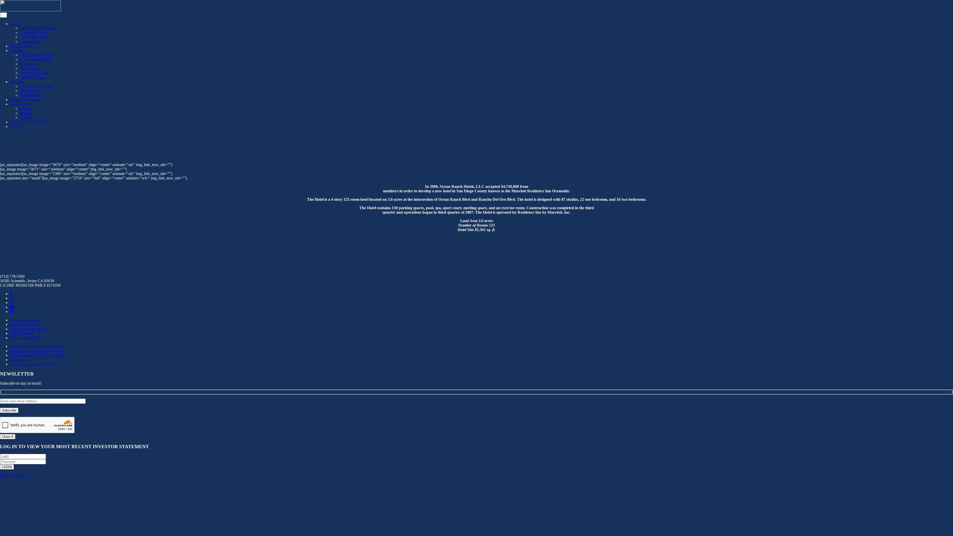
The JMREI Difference (38, 28)
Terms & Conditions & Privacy (34, 364)
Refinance (28, 64)
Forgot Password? (14, 475)
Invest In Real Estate (36, 86)
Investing (17, 82)
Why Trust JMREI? (25, 338)
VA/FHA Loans (32, 77)
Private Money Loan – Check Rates (38, 346)
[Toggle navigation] (3, 15)
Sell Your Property (24, 324)
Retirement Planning (26, 320)
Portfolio (27, 117)
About (15, 24)
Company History (34, 33)
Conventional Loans (36, 59)
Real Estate (19, 104)
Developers (29, 91)
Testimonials (29, 41)
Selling (25, 113)
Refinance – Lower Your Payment (36, 351)
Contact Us (19, 360)
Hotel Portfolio (21, 46)
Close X (7, 436)
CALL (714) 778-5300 (28, 122)
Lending (16, 50)
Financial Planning (24, 100)
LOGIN (16, 126)
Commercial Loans (35, 73)
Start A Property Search (28, 329)
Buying (26, 108)
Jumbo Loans (30, 68)
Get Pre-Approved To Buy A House (38, 355)
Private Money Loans (37, 55)
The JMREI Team (34, 37)
